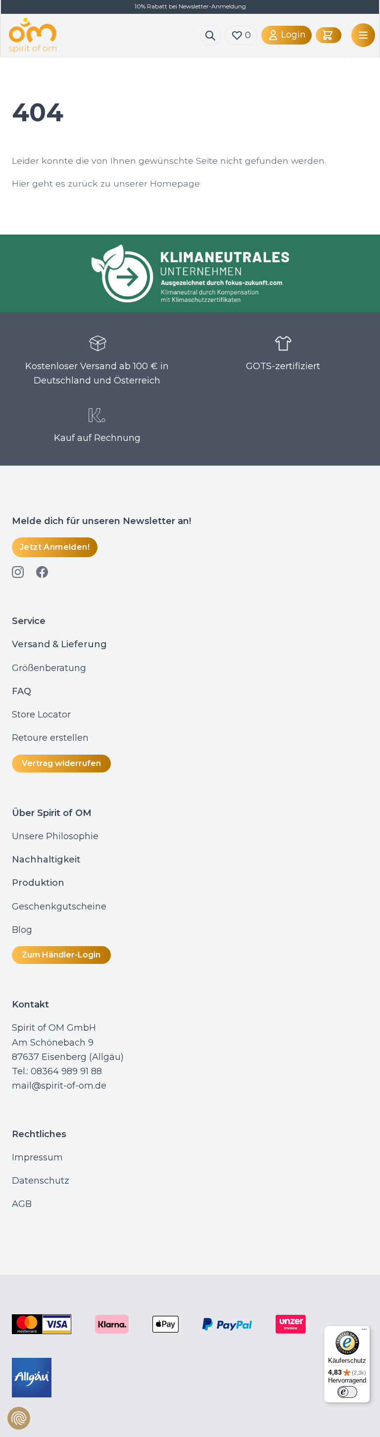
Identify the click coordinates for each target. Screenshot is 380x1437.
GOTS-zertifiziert (283, 366)
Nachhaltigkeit (46, 859)
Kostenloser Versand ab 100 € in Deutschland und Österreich (97, 373)
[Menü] (364, 1332)
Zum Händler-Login (61, 954)
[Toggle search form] (210, 36)
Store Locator (41, 714)
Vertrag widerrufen (61, 763)
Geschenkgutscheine (59, 906)
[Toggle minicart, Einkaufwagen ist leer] (328, 35)
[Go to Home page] (104, 35)
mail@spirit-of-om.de (59, 1085)
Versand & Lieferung (59, 644)
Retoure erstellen (50, 737)
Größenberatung (50, 668)
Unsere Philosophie (55, 836)
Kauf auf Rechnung (97, 437)
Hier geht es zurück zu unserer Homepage (106, 183)
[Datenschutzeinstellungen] (18, 1418)
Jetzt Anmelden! (55, 547)
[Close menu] (349, 61)
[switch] (347, 1392)
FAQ (21, 691)
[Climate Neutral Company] (190, 273)
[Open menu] (361, 35)
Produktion (38, 882)
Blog (23, 929)
